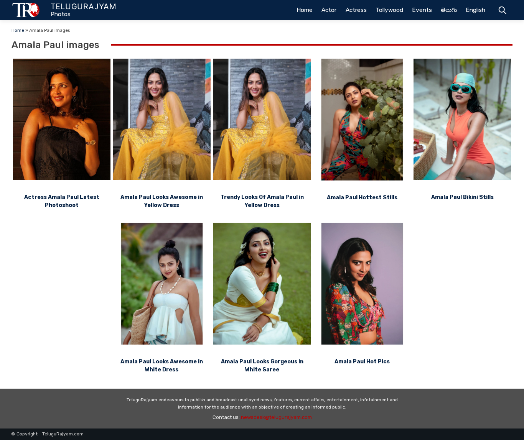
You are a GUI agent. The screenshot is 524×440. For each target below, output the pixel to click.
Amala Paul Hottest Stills (362, 197)
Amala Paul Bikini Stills (462, 197)
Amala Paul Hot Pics (362, 361)
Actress (356, 10)
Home (305, 10)
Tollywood (389, 10)
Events (422, 10)
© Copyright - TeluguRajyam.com (47, 434)
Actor (328, 10)
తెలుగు (449, 10)
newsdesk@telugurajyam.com (276, 417)
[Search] (502, 10)
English (475, 10)
